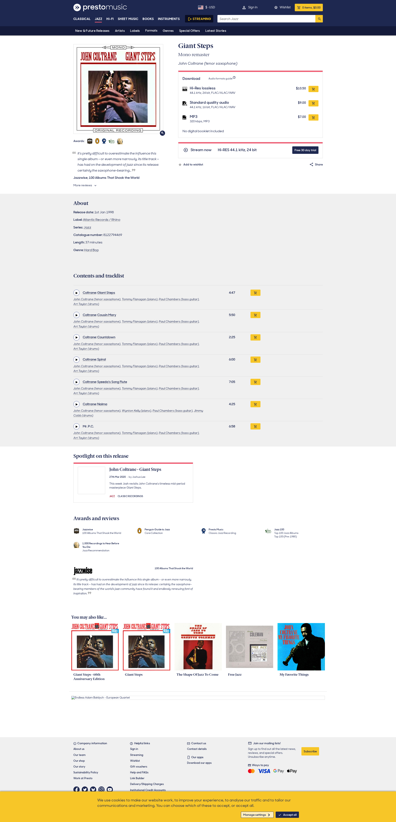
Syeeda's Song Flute (112, 382)
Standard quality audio (209, 102)
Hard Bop (91, 250)
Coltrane (89, 292)
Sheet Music (128, 19)
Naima (102, 404)
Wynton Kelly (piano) (136, 410)
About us (78, 749)
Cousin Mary (106, 315)
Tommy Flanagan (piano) (140, 299)
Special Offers (189, 31)
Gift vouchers (138, 766)
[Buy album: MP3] (313, 117)
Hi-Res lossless (203, 88)
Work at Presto (83, 778)
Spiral (101, 359)
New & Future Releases (92, 31)
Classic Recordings (130, 496)
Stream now (201, 150)
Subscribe (310, 751)
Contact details (197, 749)
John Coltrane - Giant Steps (135, 469)
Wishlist (285, 7)
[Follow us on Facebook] (77, 789)
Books (148, 19)
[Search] (319, 18)
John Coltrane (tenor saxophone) (97, 299)
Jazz (98, 19)
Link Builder (137, 778)
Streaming (202, 19)
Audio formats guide (220, 78)
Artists (120, 31)
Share (319, 164)
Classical (82, 19)
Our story (79, 766)
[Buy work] (255, 293)
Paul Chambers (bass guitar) (179, 299)
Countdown (106, 337)
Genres (168, 31)
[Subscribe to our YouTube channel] (111, 789)
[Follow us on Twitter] (86, 789)
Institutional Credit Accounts (148, 790)
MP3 (193, 116)
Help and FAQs (139, 772)
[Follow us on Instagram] (102, 789)
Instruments (169, 19)
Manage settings (254, 815)
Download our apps (199, 763)
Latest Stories (215, 31)
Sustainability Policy (85, 772)
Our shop (79, 761)
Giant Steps (106, 292)
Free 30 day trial (305, 150)
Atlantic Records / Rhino (101, 219)
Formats (151, 30)
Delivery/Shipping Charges (147, 784)
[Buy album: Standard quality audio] (313, 103)
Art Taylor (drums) (86, 304)
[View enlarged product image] (118, 89)
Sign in (253, 7)
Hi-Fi (110, 19)
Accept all (290, 815)
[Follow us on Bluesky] (94, 789)
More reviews (82, 185)
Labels (135, 31)
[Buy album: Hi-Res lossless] (313, 89)
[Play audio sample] (76, 293)
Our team (79, 755)
